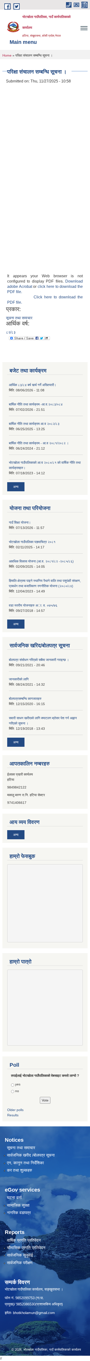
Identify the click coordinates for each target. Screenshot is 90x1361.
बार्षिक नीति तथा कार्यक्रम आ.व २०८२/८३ (34, 424)
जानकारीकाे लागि (19, 679)
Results (12, 1115)
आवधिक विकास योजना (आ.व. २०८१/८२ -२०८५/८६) (41, 561)
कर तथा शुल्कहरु (19, 1170)
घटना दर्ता (14, 1197)
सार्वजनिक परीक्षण (19, 1263)
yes (17, 1084)
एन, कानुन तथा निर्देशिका (25, 1163)
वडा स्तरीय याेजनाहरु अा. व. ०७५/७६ (33, 605)
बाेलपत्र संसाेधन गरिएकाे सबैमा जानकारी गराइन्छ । (39, 660)
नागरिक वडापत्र (19, 1212)
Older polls (15, 1110)
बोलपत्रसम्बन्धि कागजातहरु (25, 699)
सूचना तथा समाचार (19, 318)
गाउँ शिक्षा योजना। (20, 522)
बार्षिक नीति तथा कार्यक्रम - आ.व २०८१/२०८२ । (39, 443)
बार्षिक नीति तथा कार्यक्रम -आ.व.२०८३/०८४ (36, 404)
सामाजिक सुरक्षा (18, 1205)
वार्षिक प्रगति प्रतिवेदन (24, 1240)
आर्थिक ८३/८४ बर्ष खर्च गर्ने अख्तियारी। (32, 385)
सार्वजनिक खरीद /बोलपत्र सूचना (31, 1155)
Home (7, 55)
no (17, 1091)
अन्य (15, 487)
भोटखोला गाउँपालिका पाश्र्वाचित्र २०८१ (32, 542)
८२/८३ (11, 332)
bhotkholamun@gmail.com (34, 1313)
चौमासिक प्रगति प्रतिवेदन (26, 1247)
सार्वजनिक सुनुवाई (20, 1255)
